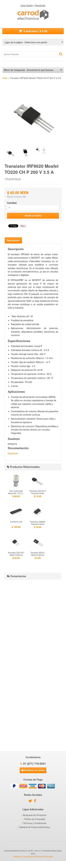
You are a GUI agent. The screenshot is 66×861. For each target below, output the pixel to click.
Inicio (4, 78)
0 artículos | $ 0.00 (35, 31)
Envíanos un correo (34, 770)
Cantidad (12, 202)
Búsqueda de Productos (34, 815)
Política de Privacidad (34, 819)
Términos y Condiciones (34, 823)
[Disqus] (33, 620)
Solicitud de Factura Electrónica (34, 827)
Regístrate (40, 5)
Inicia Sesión (27, 5)
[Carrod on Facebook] (35, 801)
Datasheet (13, 453)
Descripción (13, 240)
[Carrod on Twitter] (31, 801)
